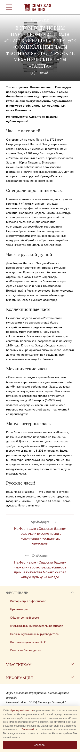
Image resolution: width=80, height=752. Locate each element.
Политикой (28, 729)
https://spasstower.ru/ (21, 710)
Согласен (40, 744)
